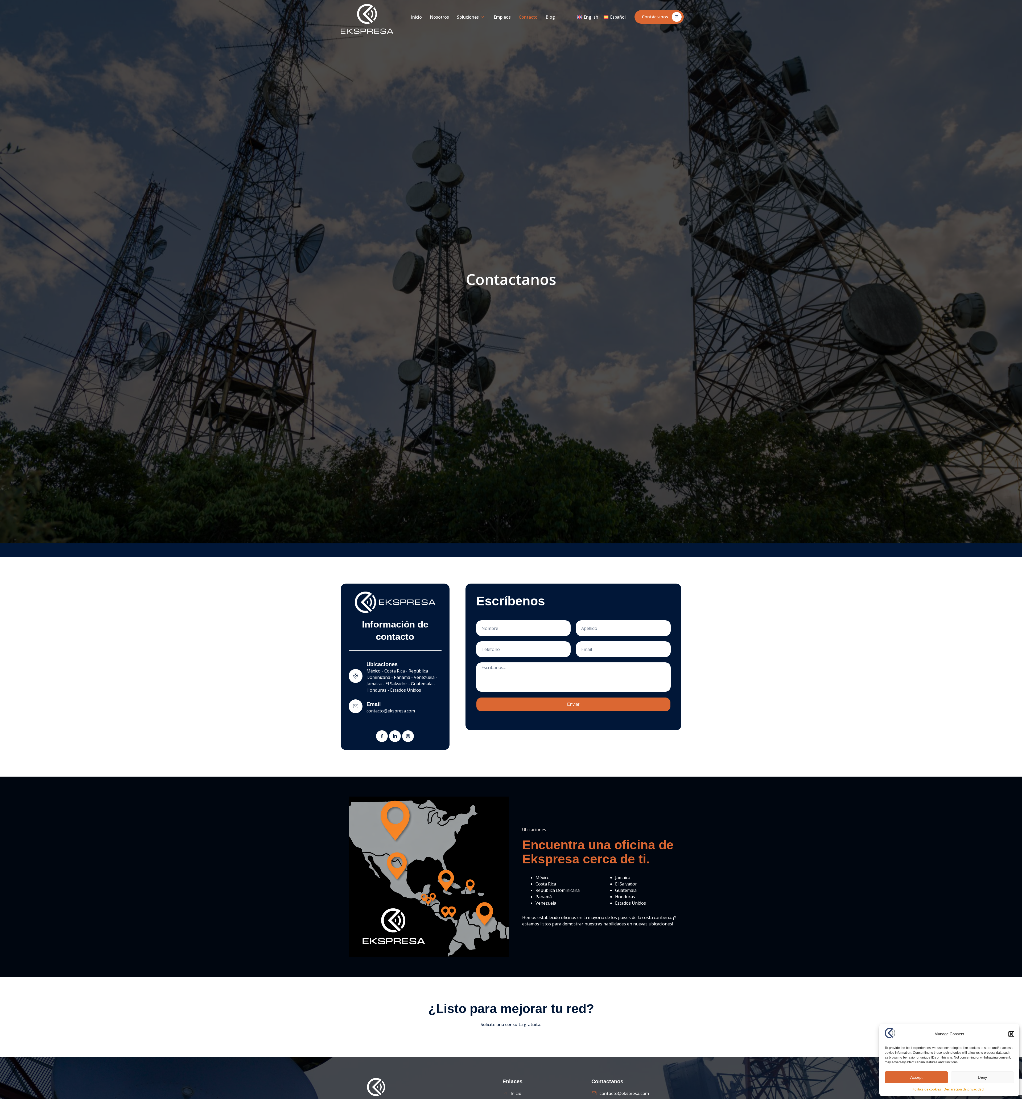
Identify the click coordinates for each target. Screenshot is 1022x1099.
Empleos (502, 17)
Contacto (528, 17)
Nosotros (439, 17)
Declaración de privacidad (964, 1089)
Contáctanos (655, 17)
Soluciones (468, 17)
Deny (982, 1077)
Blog (550, 17)
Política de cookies (927, 1089)
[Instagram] (408, 736)
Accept (916, 1077)
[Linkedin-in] (395, 736)
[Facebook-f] (382, 736)
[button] (1011, 1034)
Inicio (416, 17)
